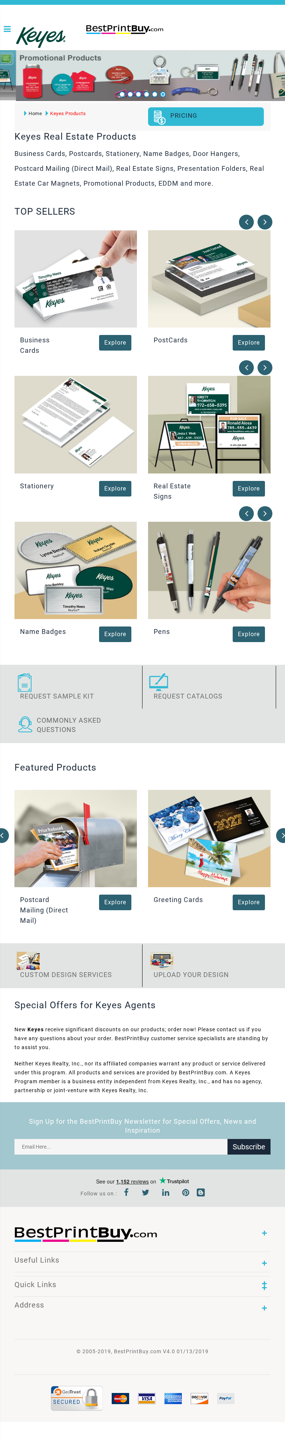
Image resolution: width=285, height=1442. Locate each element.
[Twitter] (145, 1194)
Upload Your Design (191, 975)
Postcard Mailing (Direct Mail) (44, 910)
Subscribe (249, 1146)
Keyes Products (68, 113)
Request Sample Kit (57, 696)
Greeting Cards (178, 900)
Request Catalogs (188, 696)
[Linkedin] (166, 1194)
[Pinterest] (186, 1194)
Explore (115, 342)
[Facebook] (126, 1194)
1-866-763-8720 (88, 41)
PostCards (171, 340)
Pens (162, 631)
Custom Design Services (66, 975)
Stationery (37, 486)
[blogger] (201, 1194)
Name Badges (43, 631)
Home (35, 113)
